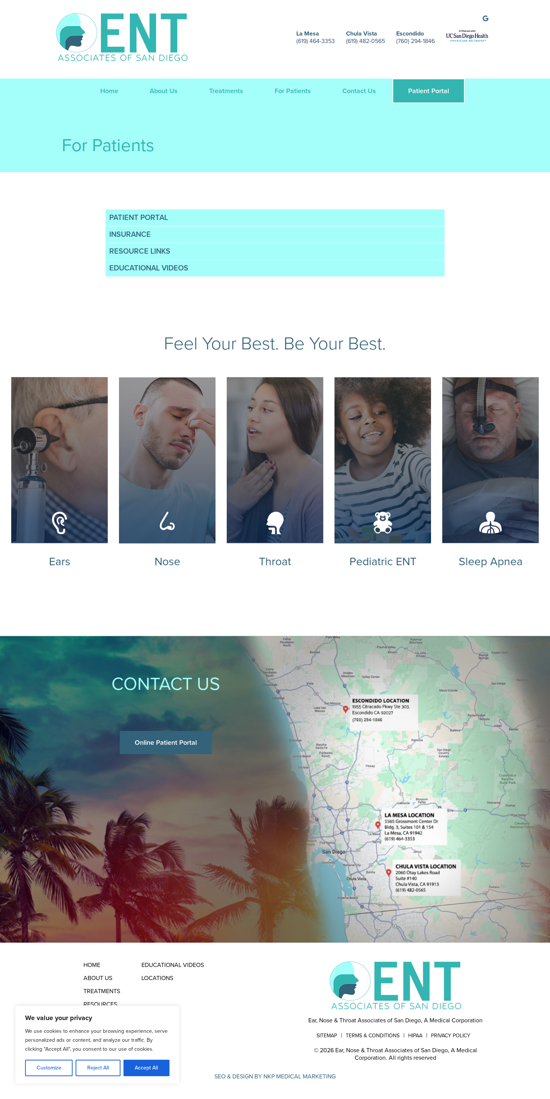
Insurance (130, 234)
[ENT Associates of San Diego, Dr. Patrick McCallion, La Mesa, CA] (121, 36)
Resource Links (139, 251)
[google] (485, 18)
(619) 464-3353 (315, 41)
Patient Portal (428, 91)
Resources (100, 1004)
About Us (164, 91)
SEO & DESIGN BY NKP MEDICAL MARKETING (275, 1076)
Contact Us (359, 91)
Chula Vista (361, 33)
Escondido (410, 33)
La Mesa (307, 33)
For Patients (293, 91)
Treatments (226, 91)
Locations (157, 978)
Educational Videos (148, 268)
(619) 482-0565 (365, 41)
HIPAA (415, 1035)
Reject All (98, 1068)
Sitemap (327, 1035)
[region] (97, 1044)
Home (109, 91)
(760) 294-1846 (415, 41)
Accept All (146, 1068)
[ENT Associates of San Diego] (395, 985)
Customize (49, 1068)
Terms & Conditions (373, 1035)
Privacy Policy (450, 1035)
